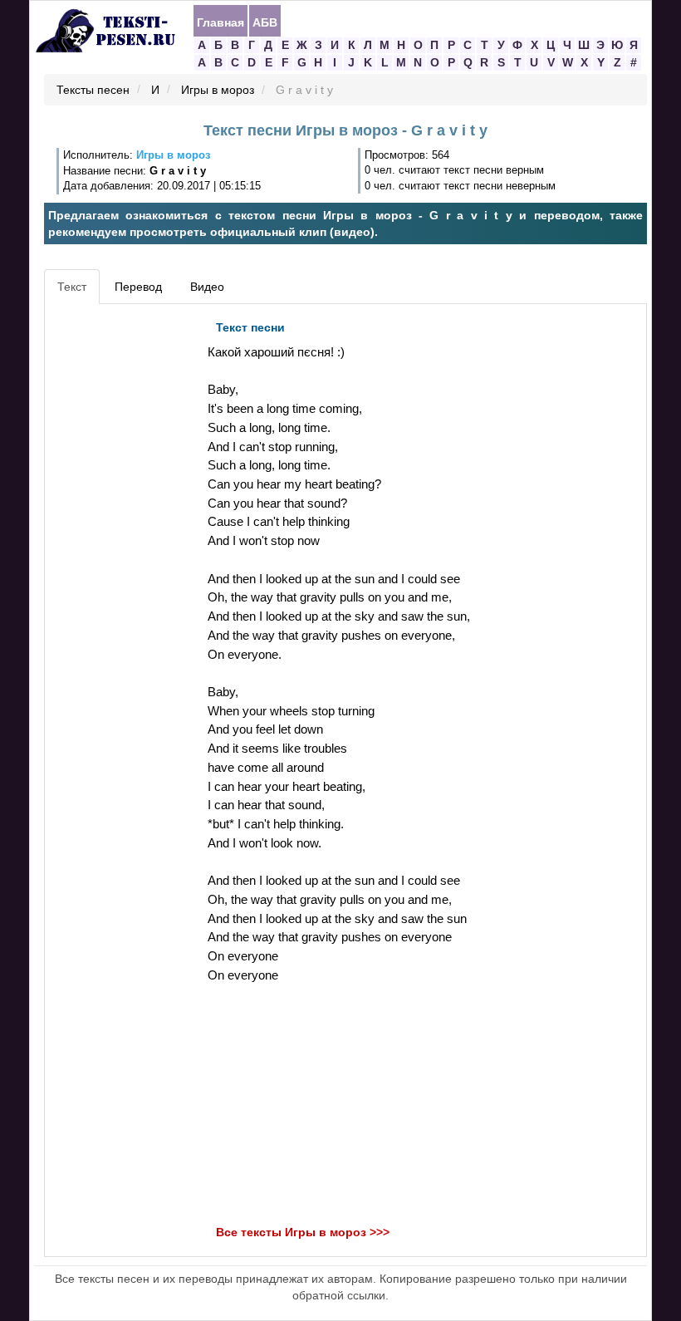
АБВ (264, 21)
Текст (71, 286)
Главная (220, 21)
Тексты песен (93, 90)
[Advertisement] (123, 561)
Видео (207, 286)
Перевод (138, 286)
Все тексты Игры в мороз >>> (302, 1233)
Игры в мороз (217, 90)
